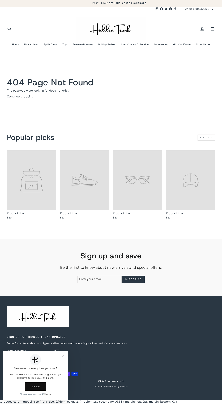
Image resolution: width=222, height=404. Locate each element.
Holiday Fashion (107, 44)
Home (15, 44)
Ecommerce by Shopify (115, 386)
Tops (65, 44)
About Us (201, 44)
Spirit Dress (50, 44)
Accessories (161, 44)
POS (97, 386)
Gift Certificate (182, 44)
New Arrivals (31, 44)
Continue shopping (20, 96)
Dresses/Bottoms (83, 44)
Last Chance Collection (135, 44)
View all (206, 137)
